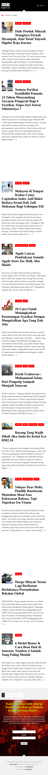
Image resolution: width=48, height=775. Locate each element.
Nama (24, 729)
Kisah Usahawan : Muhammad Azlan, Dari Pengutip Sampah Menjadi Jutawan (22, 379)
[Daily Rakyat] (6, 5)
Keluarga (32, 424)
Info (25, 301)
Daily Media (29, 767)
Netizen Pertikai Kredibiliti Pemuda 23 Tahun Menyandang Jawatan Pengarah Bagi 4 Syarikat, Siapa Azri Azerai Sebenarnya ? (22, 99)
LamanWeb (28, 769)
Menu (42, 5)
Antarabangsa (21, 245)
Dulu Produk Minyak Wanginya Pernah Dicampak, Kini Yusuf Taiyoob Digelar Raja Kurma (24, 37)
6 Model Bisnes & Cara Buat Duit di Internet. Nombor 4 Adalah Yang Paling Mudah (21, 648)
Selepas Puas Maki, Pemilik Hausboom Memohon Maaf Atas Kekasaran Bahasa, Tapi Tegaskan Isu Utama (22, 494)
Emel (24, 735)
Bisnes (18, 23)
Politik (26, 183)
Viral (31, 366)
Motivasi (27, 23)
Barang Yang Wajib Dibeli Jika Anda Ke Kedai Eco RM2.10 (24, 436)
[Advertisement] (18, 161)
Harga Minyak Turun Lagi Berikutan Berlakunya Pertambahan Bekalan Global (24, 587)
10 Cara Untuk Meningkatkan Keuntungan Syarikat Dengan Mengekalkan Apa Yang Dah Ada (23, 316)
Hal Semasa (28, 479)
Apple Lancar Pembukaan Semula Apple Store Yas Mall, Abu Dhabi (23, 259)
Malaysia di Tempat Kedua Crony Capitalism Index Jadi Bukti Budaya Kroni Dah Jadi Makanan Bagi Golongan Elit (23, 198)
